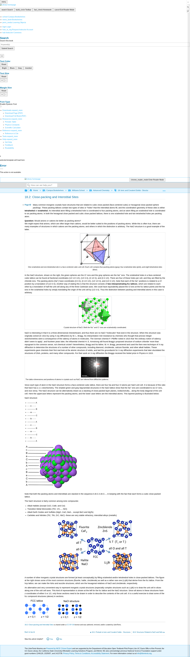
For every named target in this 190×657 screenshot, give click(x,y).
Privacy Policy (68, 653)
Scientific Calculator (13, 128)
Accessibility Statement (100, 653)
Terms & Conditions (82, 653)
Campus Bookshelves (55, 190)
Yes (51, 639)
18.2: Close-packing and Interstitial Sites (39, 625)
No (61, 639)
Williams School (78, 190)
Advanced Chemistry (101, 190)
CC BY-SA (71, 625)
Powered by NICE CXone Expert (59, 648)
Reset (4, 64)
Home (35, 190)
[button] (9, 145)
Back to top (29, 632)
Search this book (6, 41)
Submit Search (7, 48)
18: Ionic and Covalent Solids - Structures (134, 190)
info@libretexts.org (144, 653)
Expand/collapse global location (164, 189)
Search (28, 185)
